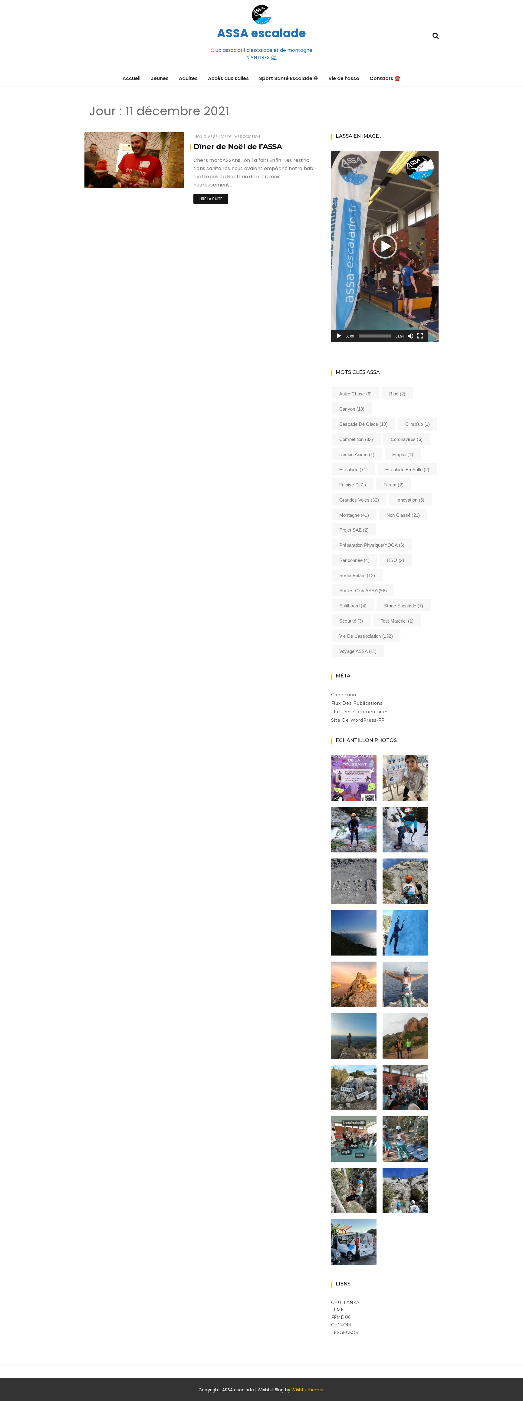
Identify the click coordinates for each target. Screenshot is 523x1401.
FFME (337, 1309)
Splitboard (353, 605)
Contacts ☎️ (385, 78)
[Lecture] (339, 336)
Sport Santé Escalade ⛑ (288, 78)
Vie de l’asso (343, 78)
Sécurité (351, 620)
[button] (385, 246)
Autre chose (355, 393)
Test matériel (397, 620)
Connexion (343, 694)
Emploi (402, 454)
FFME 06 (340, 1317)
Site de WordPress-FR (358, 720)
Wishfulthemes (307, 1390)
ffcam (393, 484)
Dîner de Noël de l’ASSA (237, 146)
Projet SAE (354, 530)
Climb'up (417, 424)
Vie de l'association (240, 136)
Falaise (352, 484)
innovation (410, 499)
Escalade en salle (407, 469)
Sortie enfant (357, 575)
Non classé (206, 136)
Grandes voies (359, 499)
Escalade (353, 469)
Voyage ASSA (358, 651)
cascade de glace (363, 424)
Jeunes (160, 78)
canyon (351, 409)
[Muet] (410, 336)
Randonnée (354, 560)
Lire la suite (210, 198)
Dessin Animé (357, 454)
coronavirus (407, 439)
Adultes (188, 78)
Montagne (354, 515)
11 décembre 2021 (161, 179)
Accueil (131, 78)
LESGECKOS (344, 1332)
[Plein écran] (420, 336)
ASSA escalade (261, 33)
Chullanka (345, 1302)
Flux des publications (357, 703)
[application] (385, 246)
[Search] (436, 35)
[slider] (375, 336)
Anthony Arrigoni (118, 179)
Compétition (356, 439)
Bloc (397, 393)
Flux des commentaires (360, 711)
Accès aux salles (228, 78)
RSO (395, 560)
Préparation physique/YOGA (372, 545)
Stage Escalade (403, 605)
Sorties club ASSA (363, 590)
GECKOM (341, 1325)
